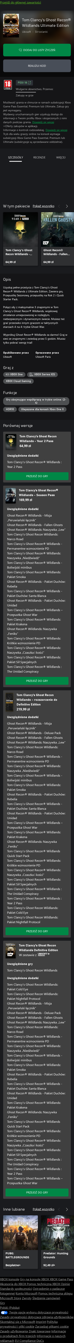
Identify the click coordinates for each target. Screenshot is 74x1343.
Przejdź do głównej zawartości (20, 2)
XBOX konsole (9, 1279)
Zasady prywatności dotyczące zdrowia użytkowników (37, 1317)
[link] (20, 239)
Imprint (41, 1322)
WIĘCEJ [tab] (61, 157)
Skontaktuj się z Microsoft (17, 1322)
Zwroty (27, 1298)
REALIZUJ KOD (37, 66)
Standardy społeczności (16, 1288)
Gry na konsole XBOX (35, 1279)
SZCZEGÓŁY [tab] (15, 157)
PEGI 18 (22, 82)
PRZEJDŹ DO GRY (37, 476)
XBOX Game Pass (61, 1279)
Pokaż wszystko (43, 206)
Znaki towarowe (40, 1331)
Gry (2, 1303)
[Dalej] (67, 206)
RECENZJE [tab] (39, 157)
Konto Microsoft (26, 1293)
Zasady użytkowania (14, 1331)
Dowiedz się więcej (43, 122)
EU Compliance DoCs (29, 1340)
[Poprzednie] (59, 206)
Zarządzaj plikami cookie (52, 1326)
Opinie (65, 1284)
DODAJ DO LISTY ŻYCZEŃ (39, 50)
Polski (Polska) (10, 1307)
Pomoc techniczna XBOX (44, 1284)
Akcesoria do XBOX (13, 1284)
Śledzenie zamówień (46, 1298)
